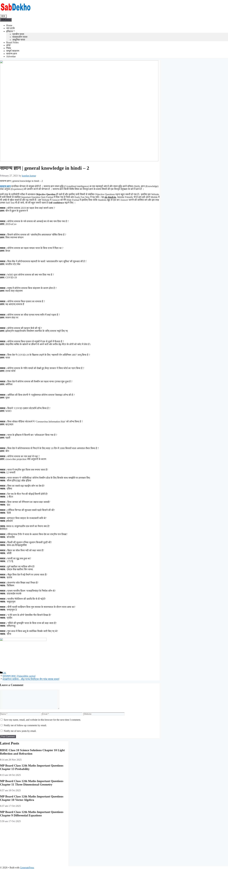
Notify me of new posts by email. (20, 731)
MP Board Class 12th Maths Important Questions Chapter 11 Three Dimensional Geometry (31, 782)
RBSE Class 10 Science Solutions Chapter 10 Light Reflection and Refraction (32, 752)
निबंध (8, 48)
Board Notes (12, 42)
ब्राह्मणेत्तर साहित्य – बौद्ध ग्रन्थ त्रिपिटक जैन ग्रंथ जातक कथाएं (30, 679)
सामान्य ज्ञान (11, 53)
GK (4, 673)
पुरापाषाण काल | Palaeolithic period (18, 676)
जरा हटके (10, 28)
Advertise (11, 56)
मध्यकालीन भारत (19, 37)
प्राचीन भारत (18, 34)
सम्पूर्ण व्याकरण (12, 51)
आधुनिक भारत (18, 39)
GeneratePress (27, 867)
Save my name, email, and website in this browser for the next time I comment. (42, 719)
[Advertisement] (34, 844)
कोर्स (8, 45)
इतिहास (9, 31)
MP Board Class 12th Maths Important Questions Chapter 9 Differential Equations (31, 813)
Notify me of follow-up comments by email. (25, 725)
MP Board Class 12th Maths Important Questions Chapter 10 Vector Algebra (31, 798)
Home (9, 25)
